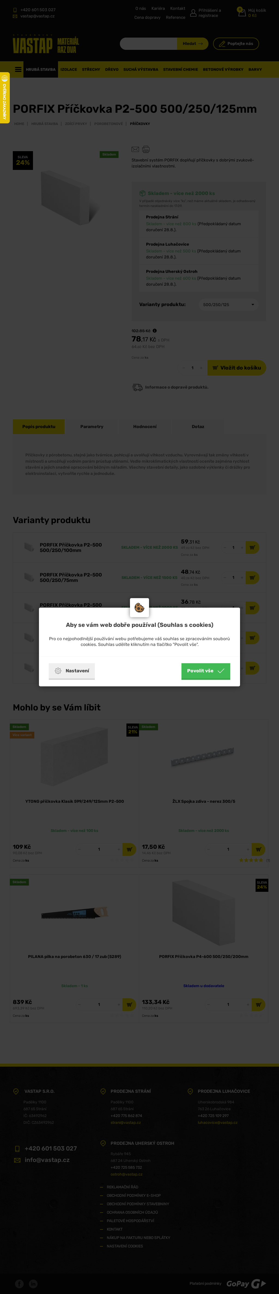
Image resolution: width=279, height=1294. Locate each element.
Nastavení (77, 670)
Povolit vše (200, 670)
